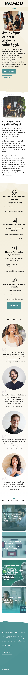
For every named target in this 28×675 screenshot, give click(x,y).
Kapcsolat (7, 77)
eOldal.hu (6, 669)
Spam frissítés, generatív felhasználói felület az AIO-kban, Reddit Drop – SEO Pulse (13, 517)
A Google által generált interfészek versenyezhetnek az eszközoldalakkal (12, 545)
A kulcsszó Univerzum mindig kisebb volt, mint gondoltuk (13, 600)
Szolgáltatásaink (9, 71)
